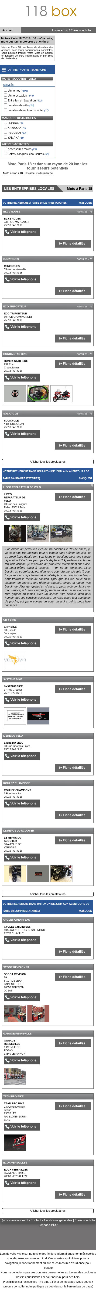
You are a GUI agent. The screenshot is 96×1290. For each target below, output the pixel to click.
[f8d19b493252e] (15, 533)
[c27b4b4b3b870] (15, 393)
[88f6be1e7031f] (15, 1013)
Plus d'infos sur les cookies (20, 1281)
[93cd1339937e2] (15, 659)
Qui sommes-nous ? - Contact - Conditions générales (37, 1220)
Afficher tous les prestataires (47, 461)
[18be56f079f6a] (15, 1142)
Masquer (85, 202)
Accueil (7, 30)
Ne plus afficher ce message (57, 1281)
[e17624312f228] (15, 873)
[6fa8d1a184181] (15, 715)
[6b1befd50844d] (15, 1076)
